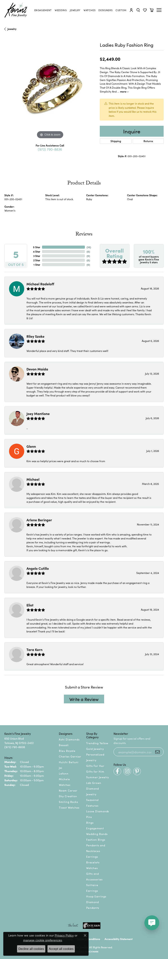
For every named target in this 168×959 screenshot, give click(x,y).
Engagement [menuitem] (95, 828)
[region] (49, 94)
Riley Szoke (35, 336)
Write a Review (84, 699)
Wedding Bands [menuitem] (96, 834)
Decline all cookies (31, 948)
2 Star (36, 260)
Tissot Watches (69, 807)
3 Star (36, 256)
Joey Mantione (38, 413)
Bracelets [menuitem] (93, 862)
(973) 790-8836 (50, 149)
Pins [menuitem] (89, 817)
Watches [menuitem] (92, 868)
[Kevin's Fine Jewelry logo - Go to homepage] (16, 10)
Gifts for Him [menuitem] (95, 771)
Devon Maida (37, 369)
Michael (32, 479)
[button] (131, 10)
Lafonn (63, 773)
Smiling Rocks (68, 802)
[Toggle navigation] (160, 10)
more (123, 91)
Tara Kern (34, 649)
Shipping (115, 141)
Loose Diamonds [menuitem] (97, 811)
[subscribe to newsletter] (157, 752)
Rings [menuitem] (90, 822)
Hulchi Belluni (68, 762)
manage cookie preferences (42, 940)
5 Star (36, 247)
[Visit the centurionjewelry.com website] (91, 925)
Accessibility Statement (119, 939)
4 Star (36, 251)
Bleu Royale (67, 750)
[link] (43, 10)
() (89, 247)
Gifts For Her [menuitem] (95, 766)
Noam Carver (68, 790)
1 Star (36, 264)
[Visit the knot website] (73, 925)
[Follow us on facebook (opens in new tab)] (117, 771)
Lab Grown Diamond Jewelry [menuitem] (93, 788)
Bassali (64, 745)
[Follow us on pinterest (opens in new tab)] (137, 771)
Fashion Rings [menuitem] (95, 839)
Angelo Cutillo (37, 568)
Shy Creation (68, 796)
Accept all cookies (61, 948)
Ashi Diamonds (69, 739)
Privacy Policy (64, 935)
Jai (60, 768)
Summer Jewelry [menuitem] (97, 777)
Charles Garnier (70, 756)
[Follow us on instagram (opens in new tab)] (127, 771)
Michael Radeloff (40, 283)
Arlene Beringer (39, 519)
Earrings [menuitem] (92, 856)
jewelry (11, 29)
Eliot (29, 605)
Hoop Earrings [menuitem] (96, 896)
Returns (148, 141)
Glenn (31, 446)
